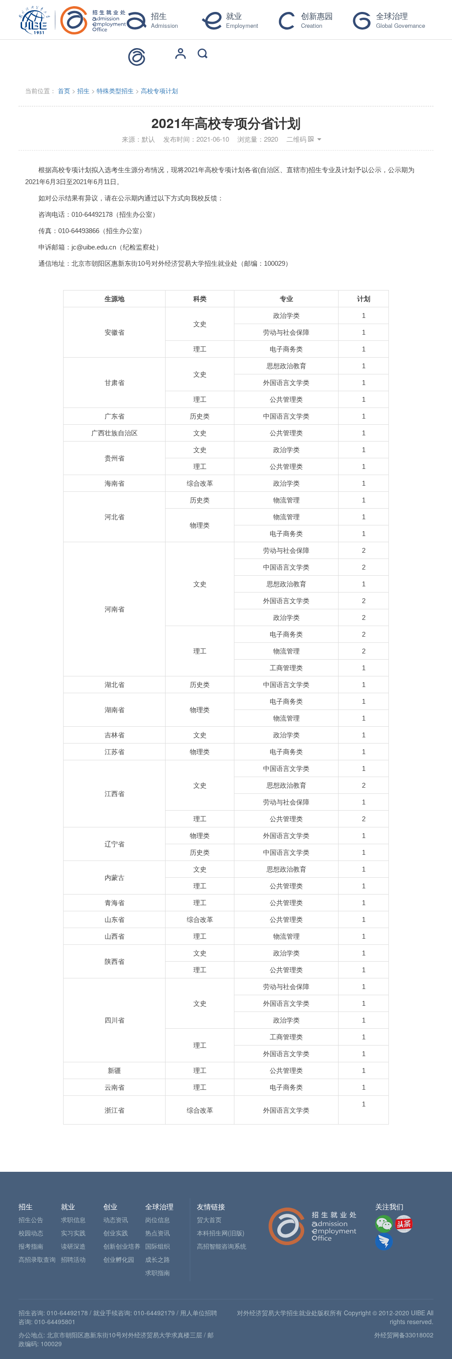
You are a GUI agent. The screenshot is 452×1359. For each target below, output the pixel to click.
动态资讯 (115, 1219)
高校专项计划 (159, 90)
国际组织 (157, 1246)
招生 (83, 90)
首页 (64, 90)
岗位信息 (157, 1219)
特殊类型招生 (115, 90)
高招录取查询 (37, 1259)
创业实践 (115, 1232)
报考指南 (31, 1246)
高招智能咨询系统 (221, 1246)
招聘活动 (73, 1259)
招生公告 (31, 1219)
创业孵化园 (118, 1259)
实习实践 (73, 1232)
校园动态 (31, 1232)
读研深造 (73, 1246)
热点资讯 (157, 1232)
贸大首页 (209, 1219)
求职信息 (73, 1219)
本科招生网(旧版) (221, 1232)
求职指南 (157, 1272)
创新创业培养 (121, 1246)
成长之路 (157, 1259)
